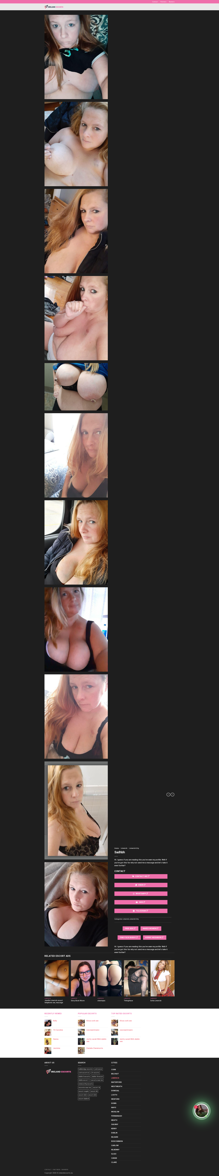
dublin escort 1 (84, 1080)
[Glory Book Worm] (83, 978)
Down (113, 1103)
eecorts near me (97, 1080)
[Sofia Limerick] (162, 978)
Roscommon (117, 1141)
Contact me (141, 876)
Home (116, 848)
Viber (141, 885)
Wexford (115, 1099)
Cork (113, 1070)
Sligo (113, 1154)
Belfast (115, 1074)
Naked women (150, 928)
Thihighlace (128, 1001)
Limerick (124, 848)
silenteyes (101, 1001)
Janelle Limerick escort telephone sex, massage (53, 1001)
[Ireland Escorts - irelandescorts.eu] (53, 7)
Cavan (114, 1158)
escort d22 (82, 1095)
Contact (155, 2)
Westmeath (116, 1086)
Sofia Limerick (155, 1001)
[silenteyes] (109, 978)
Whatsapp (140, 894)
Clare (114, 1162)
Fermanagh (116, 1116)
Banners (172, 2)
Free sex (129, 928)
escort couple (84, 1091)
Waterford (116, 1082)
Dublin (114, 1133)
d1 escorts (95, 1073)
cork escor (98, 1069)
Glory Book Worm (78, 1001)
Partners (163, 2)
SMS (140, 902)
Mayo (113, 1107)
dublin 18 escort (97, 1076)
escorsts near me (85, 1087)
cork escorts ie (84, 1073)
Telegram (141, 911)
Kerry (114, 1129)
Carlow (115, 1145)
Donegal (115, 1091)
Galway (114, 1124)
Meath (114, 1120)
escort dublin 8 (84, 1099)
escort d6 (94, 1091)
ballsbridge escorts (85, 1069)
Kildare (114, 1137)
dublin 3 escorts (84, 1076)
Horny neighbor (153, 937)
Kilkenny (115, 1150)
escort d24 (92, 1095)
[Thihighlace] (136, 978)
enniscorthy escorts (86, 1084)
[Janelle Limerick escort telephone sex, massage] (56, 978)
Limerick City (134, 848)
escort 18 (96, 1087)
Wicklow (115, 1112)
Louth (114, 1095)
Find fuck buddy (128, 937)
